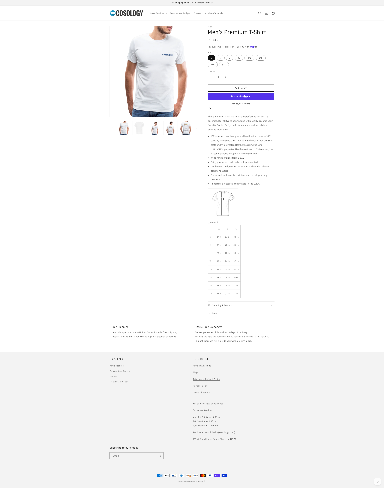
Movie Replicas (117, 365)
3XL (260, 58)
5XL (224, 64)
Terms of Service (201, 392)
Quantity (211, 71)
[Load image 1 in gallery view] (124, 128)
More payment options (241, 104)
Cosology (187, 481)
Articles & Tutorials (119, 381)
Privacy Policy (200, 385)
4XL (212, 64)
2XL (249, 58)
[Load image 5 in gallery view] (186, 128)
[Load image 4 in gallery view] (170, 128)
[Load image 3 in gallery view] (155, 128)
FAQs (195, 372)
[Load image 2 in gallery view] (139, 128)
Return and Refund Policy (206, 379)
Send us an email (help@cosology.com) (214, 432)
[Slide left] (113, 128)
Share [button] (214, 313)
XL (239, 58)
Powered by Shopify (198, 481)
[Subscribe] (160, 455)
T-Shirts (113, 376)
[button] (158, 13)
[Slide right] (197, 128)
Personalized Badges (120, 371)
